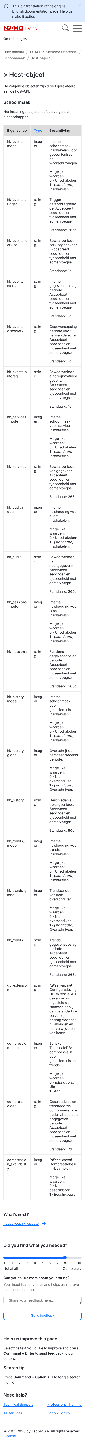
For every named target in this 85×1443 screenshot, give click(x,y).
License (9, 1436)
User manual (13, 52)
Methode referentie (61, 52)
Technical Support (18, 1404)
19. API (34, 52)
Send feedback (42, 1315)
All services (12, 1413)
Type (38, 130)
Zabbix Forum (58, 1413)
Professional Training (64, 1404)
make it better (23, 16)
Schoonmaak (14, 58)
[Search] (65, 28)
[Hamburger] (77, 28)
